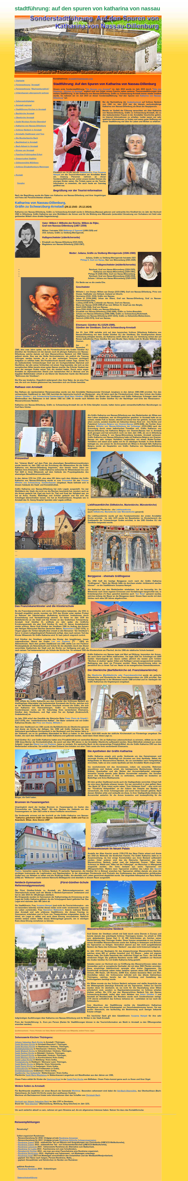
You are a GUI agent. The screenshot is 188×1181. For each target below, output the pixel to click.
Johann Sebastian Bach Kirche (29, 1042)
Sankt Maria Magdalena (36, 1075)
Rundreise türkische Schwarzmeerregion (77, 1140)
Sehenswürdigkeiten (24, 101)
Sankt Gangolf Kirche (24, 1055)
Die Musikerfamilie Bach (26, 138)
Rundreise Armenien (68, 1138)
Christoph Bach (93, 1095)
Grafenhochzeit (134, 102)
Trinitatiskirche (21, 1062)
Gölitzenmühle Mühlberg (26, 163)
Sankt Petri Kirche (75, 1079)
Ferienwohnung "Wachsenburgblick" (31, 89)
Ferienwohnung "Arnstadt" (27, 85)
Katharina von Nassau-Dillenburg (30, 126)
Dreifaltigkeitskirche (24, 1049)
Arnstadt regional (23, 105)
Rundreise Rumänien (27, 1169)
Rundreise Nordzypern (28, 1153)
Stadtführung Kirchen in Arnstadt (30, 109)
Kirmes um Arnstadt (24, 150)
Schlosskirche (21, 1068)
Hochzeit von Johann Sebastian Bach (32, 1101)
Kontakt (18, 175)
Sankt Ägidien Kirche (24, 1053)
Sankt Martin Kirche (24, 1064)
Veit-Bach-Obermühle (126, 1091)
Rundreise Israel (25, 1155)
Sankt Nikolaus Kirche (25, 1057)
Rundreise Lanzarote (27, 1147)
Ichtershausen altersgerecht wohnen (31, 93)
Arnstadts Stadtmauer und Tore (29, 134)
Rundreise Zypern (26, 1142)
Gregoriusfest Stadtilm (25, 158)
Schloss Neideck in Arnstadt (28, 130)
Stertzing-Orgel (54, 1079)
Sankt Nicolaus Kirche (25, 1044)
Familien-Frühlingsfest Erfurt (28, 154)
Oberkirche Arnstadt (24, 117)
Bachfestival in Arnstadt (25, 142)
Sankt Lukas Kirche (24, 1060)
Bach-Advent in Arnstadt (26, 146)
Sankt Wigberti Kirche (25, 1051)
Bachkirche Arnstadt (24, 113)
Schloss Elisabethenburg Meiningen (31, 167)
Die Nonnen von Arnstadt (98, 89)
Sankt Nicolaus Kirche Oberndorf (30, 122)
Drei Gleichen (31, 1104)
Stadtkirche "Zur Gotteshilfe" (28, 1073)
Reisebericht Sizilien (27, 1151)
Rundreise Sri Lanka (27, 1149)
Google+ (21, 183)
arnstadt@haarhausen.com (80, 79)
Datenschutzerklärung (27, 1177)
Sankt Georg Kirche (24, 1066)
